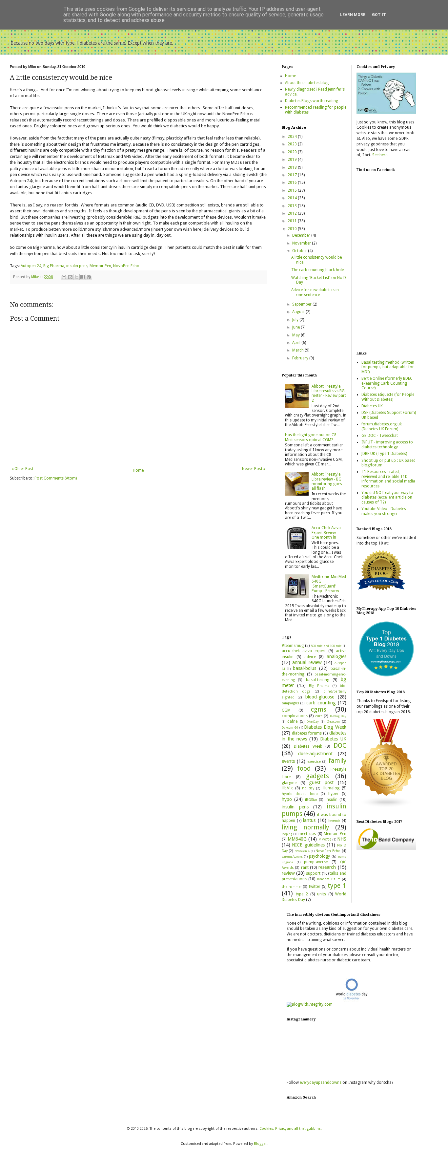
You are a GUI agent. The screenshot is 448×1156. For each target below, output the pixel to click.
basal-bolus (304, 668)
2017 (293, 175)
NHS (341, 839)
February (300, 358)
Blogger (260, 1144)
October (300, 250)
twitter (314, 886)
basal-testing (317, 679)
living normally (305, 827)
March (298, 350)
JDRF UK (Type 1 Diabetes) (384, 453)
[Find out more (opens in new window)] (386, 848)
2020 (293, 152)
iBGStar (311, 800)
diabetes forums (307, 733)
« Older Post (22, 468)
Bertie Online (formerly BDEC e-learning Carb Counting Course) (387, 383)
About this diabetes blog (307, 82)
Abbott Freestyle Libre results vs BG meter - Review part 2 (329, 393)
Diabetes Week (308, 746)
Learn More (352, 14)
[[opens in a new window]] (386, 677)
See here (379, 155)
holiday (308, 788)
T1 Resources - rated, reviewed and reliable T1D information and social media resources (388, 478)
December (301, 235)
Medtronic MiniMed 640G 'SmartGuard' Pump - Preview (329, 583)
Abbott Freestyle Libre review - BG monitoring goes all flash (327, 481)
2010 (293, 228)
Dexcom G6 (290, 727)
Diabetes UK (333, 738)
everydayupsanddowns (320, 1082)
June (296, 327)
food (304, 768)
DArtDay (313, 721)
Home (138, 470)
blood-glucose (319, 696)
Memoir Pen (100, 266)
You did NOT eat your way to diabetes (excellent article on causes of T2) (387, 497)
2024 (293, 136)
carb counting (321, 702)
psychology (319, 856)
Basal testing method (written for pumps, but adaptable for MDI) (387, 367)
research (327, 867)
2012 (293, 213)
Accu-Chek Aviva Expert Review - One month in (326, 532)
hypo (287, 799)
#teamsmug (293, 645)
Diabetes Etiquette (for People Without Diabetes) (387, 396)
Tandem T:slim (328, 879)
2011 (293, 221)
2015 (293, 190)
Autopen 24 (31, 266)
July (295, 319)
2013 (293, 205)
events (288, 761)
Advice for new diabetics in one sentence (315, 292)
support (313, 873)
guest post (321, 782)
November (302, 243)
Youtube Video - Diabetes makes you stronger (383, 511)
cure (318, 716)
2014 (293, 198)
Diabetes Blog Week (325, 727)
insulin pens (77, 266)
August (299, 312)
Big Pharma (53, 266)
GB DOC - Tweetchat (379, 435)
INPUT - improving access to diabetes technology (387, 444)
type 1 (337, 885)
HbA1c (287, 788)
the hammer (292, 887)
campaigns (290, 703)
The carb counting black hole (317, 270)
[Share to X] (76, 277)
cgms (318, 709)
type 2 (302, 894)
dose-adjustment (315, 753)
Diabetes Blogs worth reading (311, 100)
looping (287, 834)
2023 (293, 144)
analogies (336, 656)
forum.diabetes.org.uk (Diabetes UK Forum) (381, 426)
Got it (379, 14)
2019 (293, 159)
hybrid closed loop (300, 794)
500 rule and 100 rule (326, 646)
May (296, 335)
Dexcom (333, 721)
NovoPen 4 (302, 851)
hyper (333, 793)
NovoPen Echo (126, 266)
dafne (292, 721)
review (288, 873)
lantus (309, 820)
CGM (286, 710)
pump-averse (316, 862)
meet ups (307, 833)
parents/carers (292, 856)
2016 (293, 182)
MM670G (325, 839)
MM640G (297, 839)
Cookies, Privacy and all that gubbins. (290, 1128)
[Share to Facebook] (82, 277)
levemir (334, 821)
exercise (314, 762)
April (296, 342)
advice (310, 656)
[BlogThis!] (70, 277)
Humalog (331, 788)
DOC (340, 745)
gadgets (317, 776)
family (337, 760)
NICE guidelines (308, 844)
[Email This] (64, 277)
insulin (331, 799)
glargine (289, 783)
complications (295, 716)
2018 (293, 167)
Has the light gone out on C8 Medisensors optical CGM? (310, 437)
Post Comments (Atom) (55, 478)
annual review (307, 662)
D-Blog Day (338, 716)
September (302, 304)
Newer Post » (253, 468)
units (321, 894)
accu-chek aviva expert (304, 651)
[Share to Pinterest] (89, 277)
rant (305, 867)
